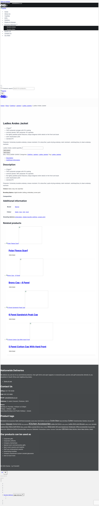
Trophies (7, 16)
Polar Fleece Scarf (18, 250)
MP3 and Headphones (62, 427)
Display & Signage (10, 22)
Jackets (35, 154)
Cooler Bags (54, 421)
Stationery (36, 429)
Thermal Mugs (42, 429)
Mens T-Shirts (43, 427)
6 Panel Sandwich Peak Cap (23, 314)
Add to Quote (7, 152)
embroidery (18, 217)
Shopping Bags (22, 429)
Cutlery (70, 421)
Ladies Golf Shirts (56, 424)
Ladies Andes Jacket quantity (12, 148)
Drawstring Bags (78, 420)
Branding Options (11, 27)
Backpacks (4, 420)
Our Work (7, 35)
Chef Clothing (41, 420)
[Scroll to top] (2, 472)
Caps (16, 420)
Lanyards (94, 424)
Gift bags (89, 420)
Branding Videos (11, 29)
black (16, 212)
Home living (17, 424)
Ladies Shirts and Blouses (76, 424)
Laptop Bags (5, 427)
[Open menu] (2, 93)
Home (6, 11)
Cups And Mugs (63, 420)
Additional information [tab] (13, 160)
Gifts (6, 18)
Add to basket (7, 150)
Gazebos (84, 420)
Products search (8, 88)
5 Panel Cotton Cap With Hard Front (27, 346)
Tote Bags (48, 429)
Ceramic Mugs (34, 420)
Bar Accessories (11, 420)
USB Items (65, 429)
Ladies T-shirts (88, 424)
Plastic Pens (3, 429)
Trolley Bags (58, 429)
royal (27, 212)
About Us (7, 14)
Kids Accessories (25, 424)
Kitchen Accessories (40, 423)
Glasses (9, 424)
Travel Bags (53, 429)
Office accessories (82, 427)
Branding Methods (8, 495)
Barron (17, 207)
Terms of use (8, 381)
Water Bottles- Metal (75, 429)
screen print (41, 217)
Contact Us (7, 33)
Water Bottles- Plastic (87, 429)
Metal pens (51, 427)
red (24, 212)
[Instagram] (4, 6)
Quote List (7, 31)
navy (20, 212)
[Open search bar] (1, 86)
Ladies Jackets (43, 154)
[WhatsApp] (6, 6)
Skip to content (5, 1)
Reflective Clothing (12, 429)
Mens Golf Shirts (14, 427)
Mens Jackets (24, 427)
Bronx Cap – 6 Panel (19, 282)
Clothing (7, 20)
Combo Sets (47, 420)
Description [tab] (9, 158)
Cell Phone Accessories (25, 420)
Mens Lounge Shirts (34, 427)
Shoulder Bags (29, 429)
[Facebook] (2, 6)
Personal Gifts (91, 427)
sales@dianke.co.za (17, 3)
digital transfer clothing (30, 217)
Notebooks (72, 427)
